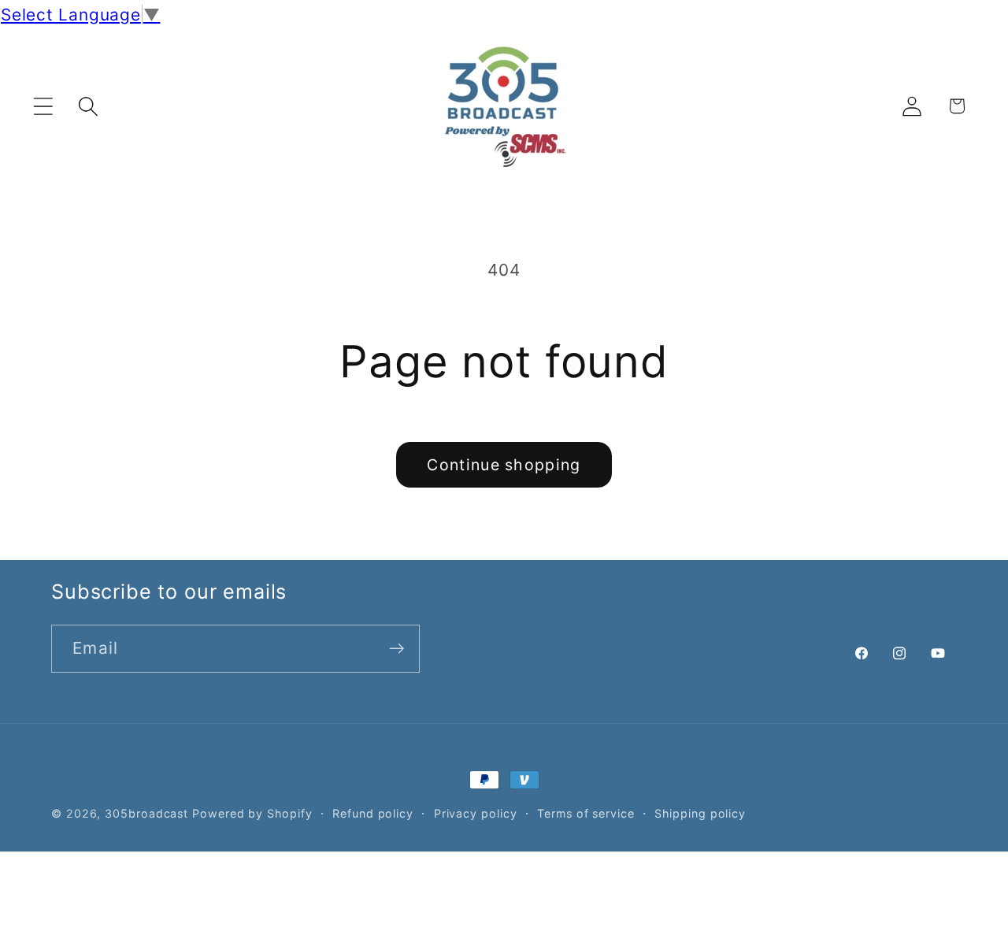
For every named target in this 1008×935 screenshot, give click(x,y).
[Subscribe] (396, 649)
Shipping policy (700, 813)
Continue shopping (503, 464)
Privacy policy (475, 813)
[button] (42, 105)
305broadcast (146, 813)
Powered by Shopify (252, 813)
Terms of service (586, 813)
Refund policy (372, 813)
